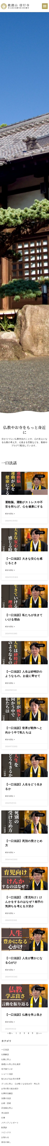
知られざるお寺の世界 (11, 1079)
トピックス (6, 1132)
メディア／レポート (10, 1123)
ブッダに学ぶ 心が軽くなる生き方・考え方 (20, 1084)
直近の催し (6, 1142)
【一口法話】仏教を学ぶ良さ (23, 1014)
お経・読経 (6, 1103)
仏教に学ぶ (6, 1059)
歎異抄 (4, 1127)
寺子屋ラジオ (7, 1069)
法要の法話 (6, 1098)
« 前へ (10, 1033)
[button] (45, 6)
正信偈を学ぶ (7, 1108)
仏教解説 (5, 1054)
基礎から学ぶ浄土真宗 (11, 1064)
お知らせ (5, 1137)
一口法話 (5, 1050)
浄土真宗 (5, 1113)
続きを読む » (10, 514)
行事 (3, 1118)
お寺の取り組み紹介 (10, 1089)
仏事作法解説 (7, 1093)
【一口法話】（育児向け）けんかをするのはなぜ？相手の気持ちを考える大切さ (24, 902)
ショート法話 (7, 1074)
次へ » (38, 1033)
